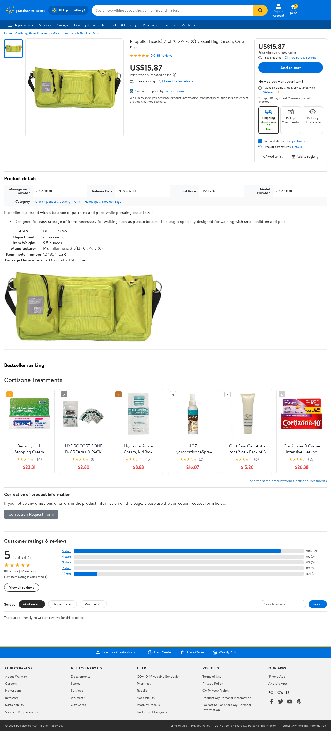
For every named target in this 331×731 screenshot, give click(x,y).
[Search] (260, 10)
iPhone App (276, 676)
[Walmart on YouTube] (290, 702)
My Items (188, 24)
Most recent (32, 604)
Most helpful (93, 604)
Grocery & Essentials (89, 24)
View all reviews (21, 587)
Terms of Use (211, 676)
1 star (67, 574)
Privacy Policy (212, 683)
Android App (277, 683)
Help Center (163, 652)
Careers (169, 24)
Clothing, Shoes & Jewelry (32, 33)
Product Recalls (148, 704)
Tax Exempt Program (152, 712)
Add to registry (308, 156)
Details (297, 147)
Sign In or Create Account (121, 652)
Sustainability (14, 704)
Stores (75, 683)
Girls (56, 33)
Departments (23, 24)
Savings (62, 24)
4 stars (66, 557)
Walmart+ (78, 697)
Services (45, 24)
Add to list (275, 156)
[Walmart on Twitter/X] (280, 702)
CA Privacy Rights (215, 690)
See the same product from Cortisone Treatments (288, 480)
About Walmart (16, 676)
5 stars (66, 551)
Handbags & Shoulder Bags (80, 33)
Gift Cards (78, 704)
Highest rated (62, 604)
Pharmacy (150, 24)
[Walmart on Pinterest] (299, 702)
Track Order (195, 652)
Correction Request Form (31, 514)
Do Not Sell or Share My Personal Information (245, 725)
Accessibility (146, 697)
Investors (11, 697)
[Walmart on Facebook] (271, 702)
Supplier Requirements (21, 712)
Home (8, 33)
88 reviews (164, 55)
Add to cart (290, 67)
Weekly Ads (227, 652)
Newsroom (13, 690)
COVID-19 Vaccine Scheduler (158, 676)
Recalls (142, 690)
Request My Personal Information (226, 697)
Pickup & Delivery (123, 24)
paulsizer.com (174, 90)
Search (318, 604)
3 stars (66, 562)
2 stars (66, 568)
